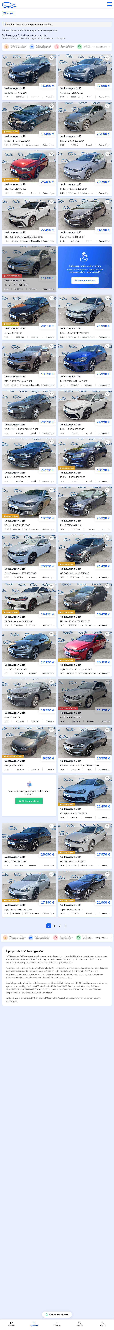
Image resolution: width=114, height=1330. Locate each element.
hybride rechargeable (15, 986)
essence (46, 983)
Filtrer (10, 13)
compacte (44, 956)
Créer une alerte (58, 1314)
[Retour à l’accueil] (9, 5)
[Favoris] (51, 57)
